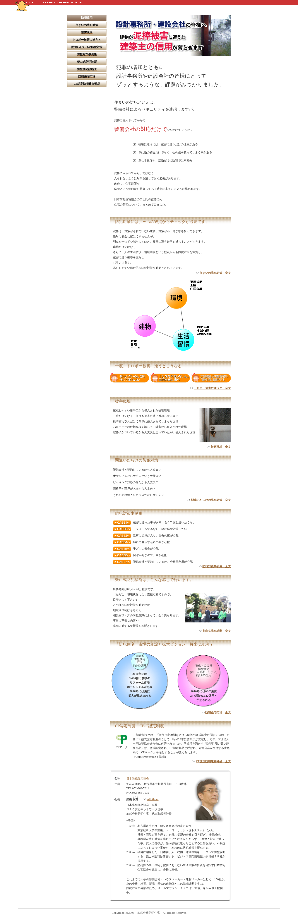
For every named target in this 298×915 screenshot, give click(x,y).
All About (153, 799)
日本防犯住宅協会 (137, 778)
